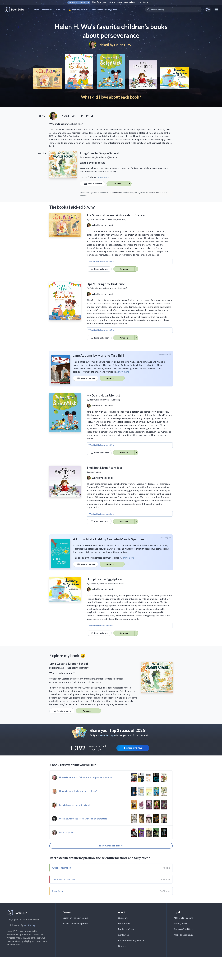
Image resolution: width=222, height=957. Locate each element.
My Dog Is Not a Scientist (103, 395)
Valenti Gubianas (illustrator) (111, 583)
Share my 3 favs (134, 747)
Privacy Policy (181, 923)
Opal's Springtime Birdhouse (106, 284)
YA (64, 9)
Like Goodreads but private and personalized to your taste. (120, 2)
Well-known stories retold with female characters (83, 818)
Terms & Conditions (183, 929)
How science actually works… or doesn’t (78, 791)
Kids (58, 9)
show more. (103, 177)
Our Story (123, 917)
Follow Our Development (75, 923)
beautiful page (107, 735)
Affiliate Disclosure (183, 917)
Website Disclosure (183, 934)
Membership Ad (165, 354)
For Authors (124, 923)
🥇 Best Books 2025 (78, 9)
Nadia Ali (93, 583)
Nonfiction (47, 9)
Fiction (36, 9)
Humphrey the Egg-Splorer (105, 579)
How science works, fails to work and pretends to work (85, 777)
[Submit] (148, 9)
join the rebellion (156, 192)
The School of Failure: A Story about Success (116, 215)
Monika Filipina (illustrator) (114, 219)
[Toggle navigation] (216, 9)
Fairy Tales (57, 891)
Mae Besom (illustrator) (107, 157)
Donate (122, 946)
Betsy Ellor (94, 399)
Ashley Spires (95, 472)
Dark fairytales (66, 832)
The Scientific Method (63, 879)
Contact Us (123, 934)
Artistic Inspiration (61, 867)
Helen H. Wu (123, 45)
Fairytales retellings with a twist (74, 805)
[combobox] (173, 9)
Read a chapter (94, 183)
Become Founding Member (132, 940)
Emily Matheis (95, 288)
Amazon (117, 183)
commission (116, 192)
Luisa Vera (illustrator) (110, 399)
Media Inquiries (126, 929)
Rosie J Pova (95, 219)
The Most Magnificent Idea (105, 467)
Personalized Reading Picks (104, 9)
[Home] (15, 9)
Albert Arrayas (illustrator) (115, 288)
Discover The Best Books (75, 917)
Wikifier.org (30, 925)
